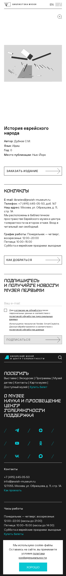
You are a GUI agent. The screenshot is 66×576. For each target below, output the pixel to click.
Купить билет (38, 387)
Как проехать (13, 490)
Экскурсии (26, 378)
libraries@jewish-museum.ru (32, 199)
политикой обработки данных (26, 329)
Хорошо (33, 567)
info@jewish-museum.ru (20, 481)
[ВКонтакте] (17, 456)
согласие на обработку (28, 310)
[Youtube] (17, 443)
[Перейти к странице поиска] (60, 357)
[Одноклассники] (41, 443)
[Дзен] (41, 430)
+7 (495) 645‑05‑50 (17, 477)
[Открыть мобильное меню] (58, 4)
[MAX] (41, 456)
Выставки (10, 378)
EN (52, 4)
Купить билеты (13, 533)
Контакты (21, 382)
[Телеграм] (17, 430)
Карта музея (38, 382)
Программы (43, 378)
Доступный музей (15, 387)
